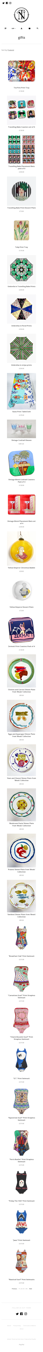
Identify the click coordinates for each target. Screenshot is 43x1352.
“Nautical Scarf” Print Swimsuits (21, 1279)
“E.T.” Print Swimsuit (21, 1078)
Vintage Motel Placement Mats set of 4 (21, 522)
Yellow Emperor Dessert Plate (22, 607)
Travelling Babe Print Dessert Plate (21, 208)
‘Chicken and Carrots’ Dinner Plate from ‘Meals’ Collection (21, 690)
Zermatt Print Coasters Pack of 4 (21, 646)
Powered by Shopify (30, 1339)
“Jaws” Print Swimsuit (21, 1240)
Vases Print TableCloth (21, 412)
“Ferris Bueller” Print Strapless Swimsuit (21, 1160)
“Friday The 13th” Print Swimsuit (21, 1201)
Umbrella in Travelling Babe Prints (21, 286)
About (21, 1329)
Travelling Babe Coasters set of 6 (21, 127)
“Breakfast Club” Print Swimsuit (21, 956)
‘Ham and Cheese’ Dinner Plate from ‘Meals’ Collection (21, 779)
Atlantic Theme (11, 1339)
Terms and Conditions (29, 1326)
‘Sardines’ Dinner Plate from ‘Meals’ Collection (21, 915)
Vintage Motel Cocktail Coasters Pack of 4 (21, 480)
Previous (14, 1289)
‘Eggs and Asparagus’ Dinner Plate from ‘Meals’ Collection (21, 735)
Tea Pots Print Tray (21, 88)
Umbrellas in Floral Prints (21, 326)
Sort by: (5, 50)
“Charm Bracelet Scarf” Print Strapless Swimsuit (21, 1038)
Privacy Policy (17, 1326)
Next (30, 1289)
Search (9, 1326)
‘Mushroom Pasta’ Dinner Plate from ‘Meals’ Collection (21, 824)
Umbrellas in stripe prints (21, 365)
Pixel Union (21, 1339)
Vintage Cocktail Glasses (22, 440)
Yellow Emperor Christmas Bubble (21, 568)
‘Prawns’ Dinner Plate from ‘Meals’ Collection (21, 870)
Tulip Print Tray (21, 247)
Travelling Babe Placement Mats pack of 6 (21, 167)
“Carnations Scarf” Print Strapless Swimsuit (21, 996)
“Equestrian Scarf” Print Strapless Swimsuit (21, 1119)
